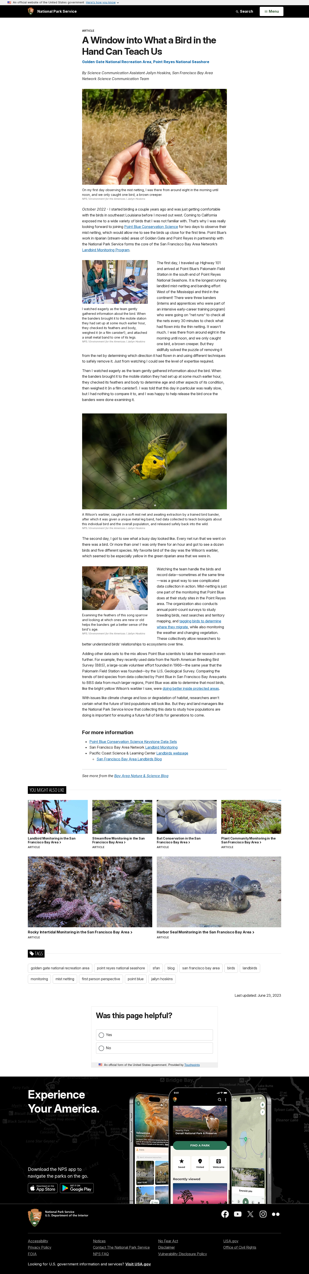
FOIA (32, 1254)
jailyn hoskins (162, 979)
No (108, 1048)
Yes (109, 1034)
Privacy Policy (39, 1247)
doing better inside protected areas (191, 688)
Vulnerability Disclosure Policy (182, 1254)
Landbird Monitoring (161, 747)
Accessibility (38, 1241)
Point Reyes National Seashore (181, 61)
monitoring (39, 979)
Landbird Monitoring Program (105, 250)
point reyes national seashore (121, 968)
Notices (99, 1241)
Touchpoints (192, 1065)
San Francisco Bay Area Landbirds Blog (129, 759)
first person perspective (101, 979)
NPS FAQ (101, 1254)
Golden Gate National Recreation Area (116, 61)
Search (246, 11)
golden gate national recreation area (60, 968)
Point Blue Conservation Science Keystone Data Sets (133, 741)
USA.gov (230, 1241)
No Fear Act (168, 1241)
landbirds (250, 968)
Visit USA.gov (138, 1264)
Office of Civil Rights (239, 1247)
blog (171, 968)
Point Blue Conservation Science (151, 226)
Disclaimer (166, 1247)
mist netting (65, 979)
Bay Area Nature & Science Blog (141, 775)
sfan (156, 968)
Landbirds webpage (172, 753)
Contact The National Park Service (121, 1247)
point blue (136, 979)
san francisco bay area (201, 968)
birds (231, 968)
